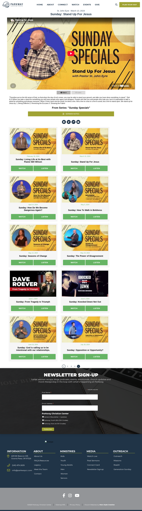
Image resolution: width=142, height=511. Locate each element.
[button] (116, 5)
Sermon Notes (72, 114)
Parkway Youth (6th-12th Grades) (56, 420)
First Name (46, 392)
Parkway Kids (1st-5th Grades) (55, 424)
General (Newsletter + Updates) (55, 417)
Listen (79, 92)
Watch (64, 92)
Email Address (48, 403)
